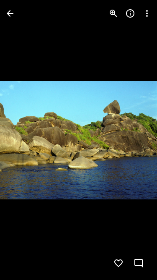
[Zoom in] (113, 13)
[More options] (147, 13)
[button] (23, 140)
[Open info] (130, 13)
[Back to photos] (10, 13)
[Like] (118, 263)
